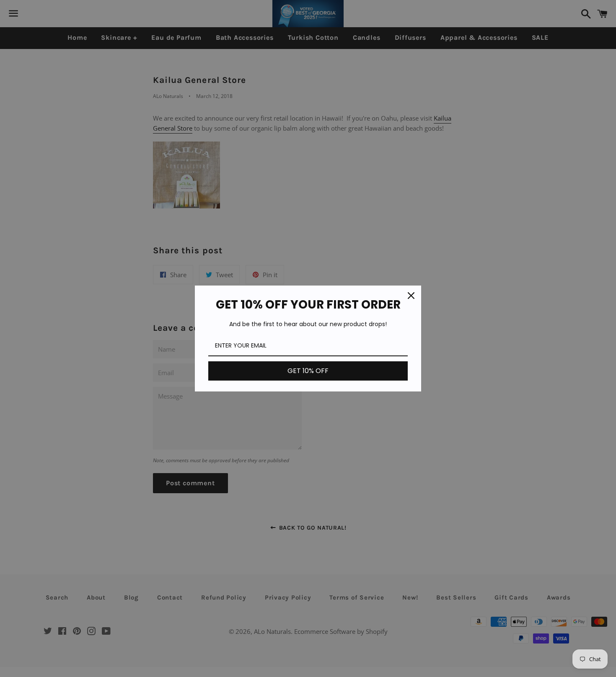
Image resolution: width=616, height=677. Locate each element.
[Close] (411, 296)
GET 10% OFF (308, 371)
